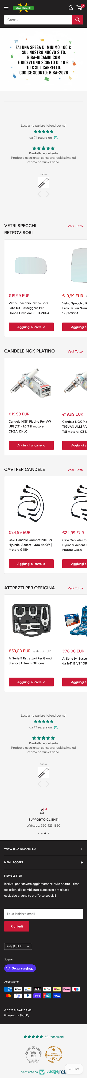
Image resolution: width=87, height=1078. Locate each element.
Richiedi (17, 926)
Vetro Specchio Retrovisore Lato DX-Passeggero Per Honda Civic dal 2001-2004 (29, 308)
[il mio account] (71, 7)
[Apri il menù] (6, 7)
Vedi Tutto (75, 226)
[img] (43, 132)
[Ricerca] (77, 19)
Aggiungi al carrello (31, 327)
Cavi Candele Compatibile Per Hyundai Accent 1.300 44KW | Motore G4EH (30, 545)
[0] (79, 7)
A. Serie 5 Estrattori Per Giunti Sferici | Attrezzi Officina (30, 660)
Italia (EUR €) (14, 946)
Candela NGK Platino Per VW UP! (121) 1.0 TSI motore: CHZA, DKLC (30, 426)
